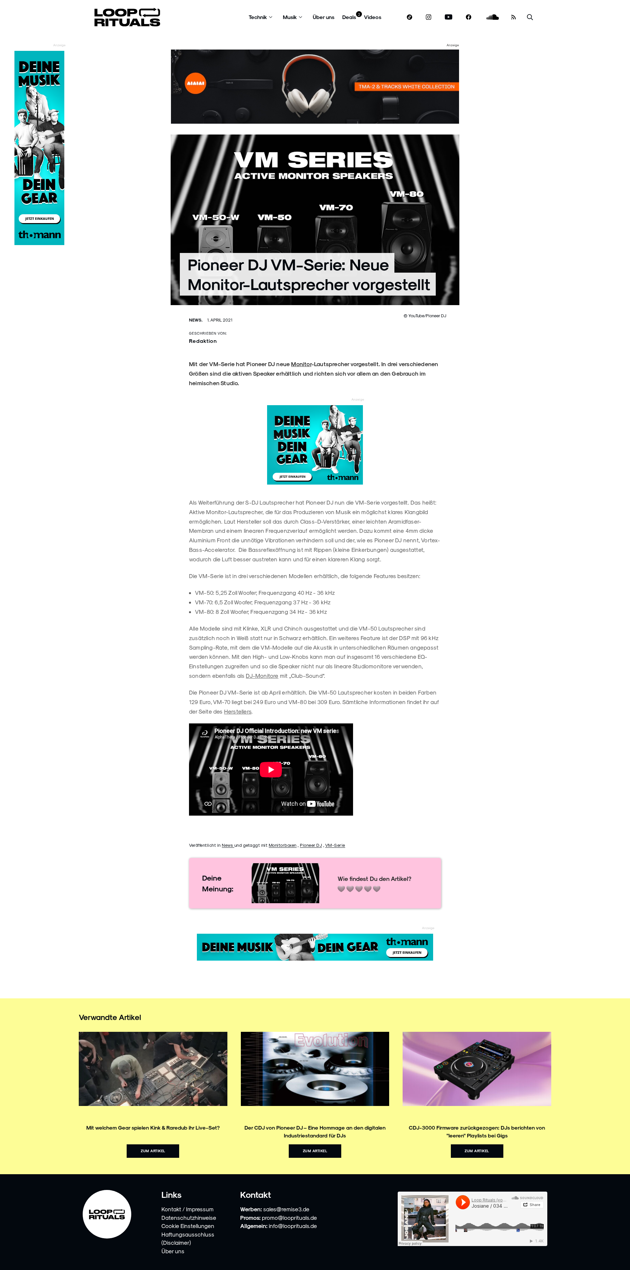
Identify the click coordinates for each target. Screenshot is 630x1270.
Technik (258, 17)
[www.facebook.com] (468, 17)
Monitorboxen (283, 845)
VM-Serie (335, 845)
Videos (372, 17)
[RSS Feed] (513, 17)
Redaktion (203, 341)
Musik (290, 17)
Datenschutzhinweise (188, 1217)
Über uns (323, 17)
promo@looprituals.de (289, 1217)
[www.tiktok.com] (409, 17)
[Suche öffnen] (530, 17)
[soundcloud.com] (492, 17)
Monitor (301, 364)
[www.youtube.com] (449, 17)
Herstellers (237, 711)
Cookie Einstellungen (187, 1225)
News (228, 845)
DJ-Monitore (262, 675)
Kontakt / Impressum (187, 1209)
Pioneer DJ (311, 845)
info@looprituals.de (293, 1225)
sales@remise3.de (286, 1209)
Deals (349, 17)
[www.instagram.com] (428, 17)
